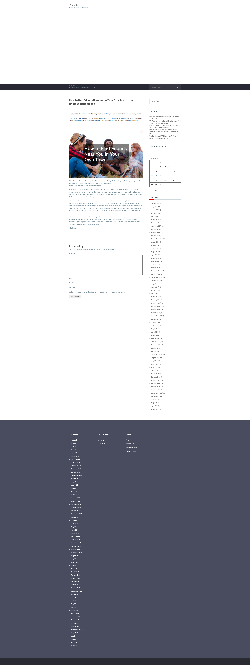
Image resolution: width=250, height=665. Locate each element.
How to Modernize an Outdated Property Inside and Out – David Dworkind (164, 118)
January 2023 (155, 341)
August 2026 (155, 203)
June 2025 (154, 248)
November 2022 (156, 348)
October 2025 (155, 235)
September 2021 (156, 393)
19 (174, 176)
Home (93, 87)
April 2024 (154, 293)
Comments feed (131, 447)
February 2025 (155, 261)
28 (152, 185)
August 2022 (155, 358)
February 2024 (155, 300)
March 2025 (155, 258)
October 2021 (155, 390)
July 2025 (154, 245)
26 (174, 180)
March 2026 (155, 219)
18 (169, 176)
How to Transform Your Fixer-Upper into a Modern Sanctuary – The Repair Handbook (165, 126)
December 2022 (156, 345)
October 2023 (155, 313)
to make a (81, 219)
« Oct (151, 190)
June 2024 (154, 287)
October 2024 (155, 274)
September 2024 (156, 277)
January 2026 (155, 226)
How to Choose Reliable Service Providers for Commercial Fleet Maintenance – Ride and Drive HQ (164, 132)
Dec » (156, 190)
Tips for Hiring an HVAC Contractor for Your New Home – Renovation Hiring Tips (164, 137)
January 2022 (155, 380)
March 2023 (155, 335)
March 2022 (155, 374)
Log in (128, 440)
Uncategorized (104, 443)
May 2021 (154, 403)
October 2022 (155, 351)
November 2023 (156, 309)
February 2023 (155, 338)
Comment (73, 253)
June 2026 (154, 210)
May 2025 (154, 252)
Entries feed (130, 444)
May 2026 (154, 213)
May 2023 (154, 329)
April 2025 (154, 255)
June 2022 (154, 364)
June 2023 (154, 325)
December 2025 (156, 229)
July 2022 (154, 361)
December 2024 (156, 268)
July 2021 (154, 399)
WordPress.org (131, 451)
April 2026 (154, 216)
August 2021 (155, 396)
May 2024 (154, 290)
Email (71, 283)
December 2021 (156, 383)
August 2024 (155, 280)
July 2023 (154, 322)
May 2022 (154, 367)
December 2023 (156, 306)
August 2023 (155, 319)
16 (161, 176)
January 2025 (155, 264)
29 (156, 185)
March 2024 (155, 296)
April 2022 (154, 370)
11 (169, 171)
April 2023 (154, 332)
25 (169, 180)
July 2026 (154, 207)
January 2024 (155, 303)
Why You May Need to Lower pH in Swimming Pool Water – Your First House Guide (165, 122)
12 (174, 171)
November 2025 (156, 232)
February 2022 (155, 377)
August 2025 (155, 242)
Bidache (74, 5)
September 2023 (156, 316)
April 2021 (154, 406)
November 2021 (156, 386)
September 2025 (156, 239)
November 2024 (156, 271)
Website (72, 288)
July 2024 (154, 284)
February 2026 (155, 223)
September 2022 (156, 354)
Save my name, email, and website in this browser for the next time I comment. (98, 292)
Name (71, 278)
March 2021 (155, 409)
